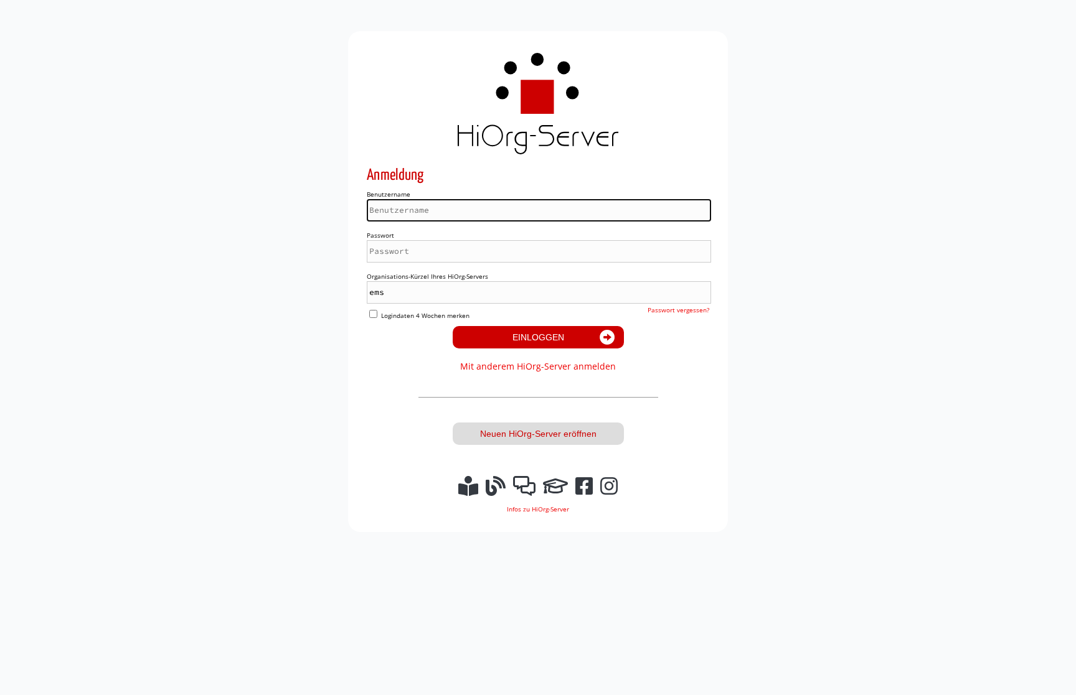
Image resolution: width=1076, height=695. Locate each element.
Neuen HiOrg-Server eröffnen (538, 434)
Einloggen (538, 337)
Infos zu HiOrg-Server (538, 509)
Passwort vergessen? (678, 310)
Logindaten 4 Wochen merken (425, 315)
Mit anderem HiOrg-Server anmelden (538, 366)
